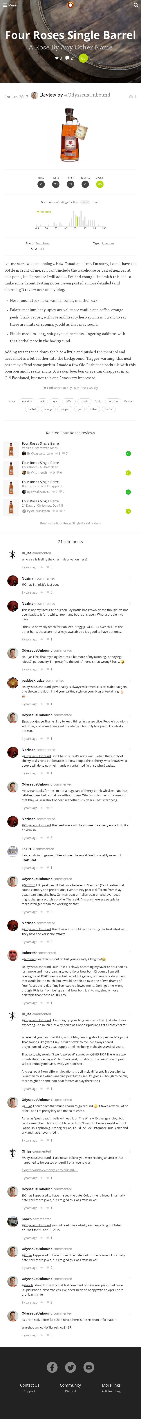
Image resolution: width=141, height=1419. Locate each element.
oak (42, 401)
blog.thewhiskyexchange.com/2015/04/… (50, 1170)
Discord (70, 1391)
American (108, 243)
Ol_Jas (26, 553)
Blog (118, 1391)
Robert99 (29, 952)
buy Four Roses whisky (82, 388)
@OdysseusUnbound (87, 95)
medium (113, 401)
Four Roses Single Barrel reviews (78, 523)
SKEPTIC (28, 849)
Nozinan (29, 578)
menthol (27, 401)
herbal (32, 409)
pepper (65, 409)
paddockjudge (33, 680)
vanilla (84, 401)
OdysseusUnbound (37, 650)
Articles (107, 1391)
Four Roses (43, 243)
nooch (27, 1219)
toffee (69, 401)
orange (48, 409)
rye (55, 401)
